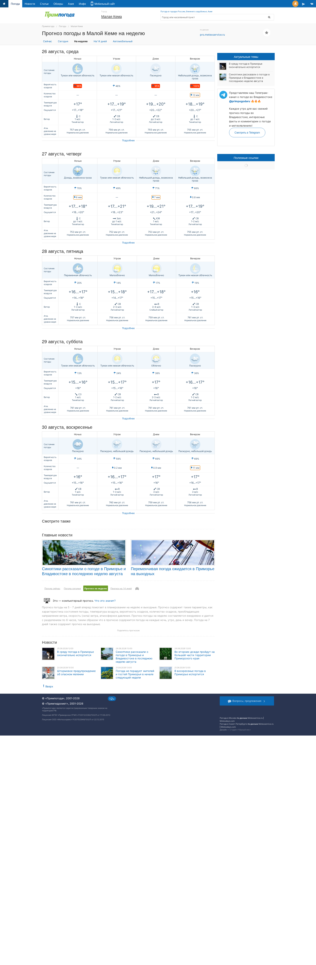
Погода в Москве (228, 718)
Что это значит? (105, 600)
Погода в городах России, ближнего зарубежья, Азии (186, 11)
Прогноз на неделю (95, 588)
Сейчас (47, 41)
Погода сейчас (52, 588)
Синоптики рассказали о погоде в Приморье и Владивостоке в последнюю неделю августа (84, 571)
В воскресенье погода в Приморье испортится (190, 672)
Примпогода (48, 26)
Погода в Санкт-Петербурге (233, 724)
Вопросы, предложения (247, 701)
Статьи (44, 4)
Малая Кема (111, 16)
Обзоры (58, 4)
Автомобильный (122, 41)
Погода (15, 4)
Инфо (82, 4)
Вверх (49, 686)
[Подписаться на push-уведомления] (295, 3)
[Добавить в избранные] (266, 32)
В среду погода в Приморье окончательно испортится (75, 653)
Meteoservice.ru (255, 718)
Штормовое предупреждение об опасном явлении (76, 672)
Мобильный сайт (104, 4)
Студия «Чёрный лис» (240, 729)
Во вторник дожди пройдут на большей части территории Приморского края (194, 655)
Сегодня (63, 41)
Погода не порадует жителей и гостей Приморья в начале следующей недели (135, 674)
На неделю (81, 41)
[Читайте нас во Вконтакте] (312, 3)
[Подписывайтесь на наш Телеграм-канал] (303, 3)
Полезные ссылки (246, 157)
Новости (30, 4)
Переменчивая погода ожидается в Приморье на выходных (172, 571)
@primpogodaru (239, 101)
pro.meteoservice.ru (212, 34)
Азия (71, 4)
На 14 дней (100, 41)
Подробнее (128, 140)
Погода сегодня (72, 588)
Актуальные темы (246, 56)
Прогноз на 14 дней (121, 588)
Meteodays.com (227, 721)
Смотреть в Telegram (247, 132)
